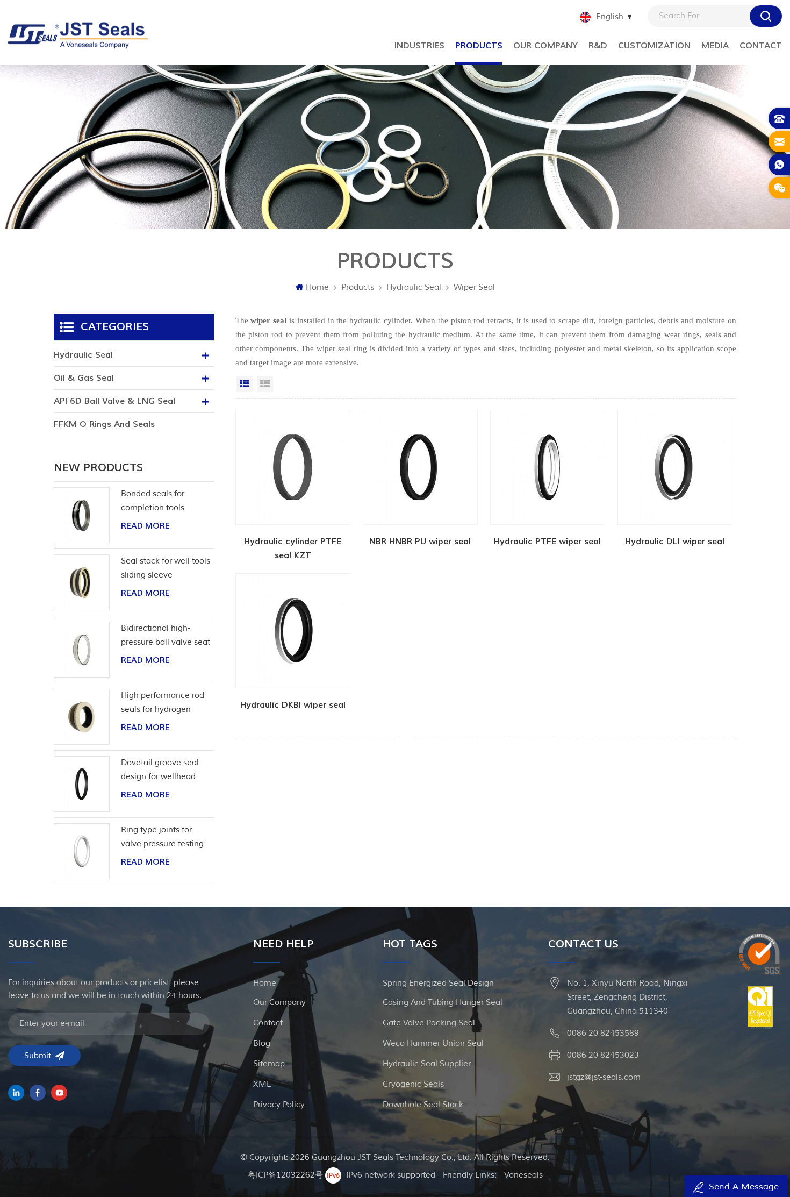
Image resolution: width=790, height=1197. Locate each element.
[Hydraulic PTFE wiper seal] (547, 486)
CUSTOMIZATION (654, 45)
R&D (597, 45)
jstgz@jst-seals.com (604, 1077)
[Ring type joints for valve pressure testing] (81, 851)
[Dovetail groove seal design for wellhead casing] (81, 784)
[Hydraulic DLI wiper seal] (674, 486)
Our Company (545, 45)
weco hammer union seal (433, 1043)
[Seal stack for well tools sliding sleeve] (81, 582)
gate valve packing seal (429, 1023)
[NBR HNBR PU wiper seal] (420, 486)
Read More (145, 526)
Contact (760, 45)
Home (317, 287)
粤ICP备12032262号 (285, 1175)
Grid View (244, 384)
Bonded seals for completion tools (152, 501)
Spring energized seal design (438, 983)
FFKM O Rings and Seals (104, 424)
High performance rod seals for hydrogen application (162, 703)
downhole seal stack (423, 1105)
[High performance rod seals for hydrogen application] (81, 716)
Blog (261, 1043)
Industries (419, 45)
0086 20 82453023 (603, 1055)
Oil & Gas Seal (84, 378)
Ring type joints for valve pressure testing (162, 837)
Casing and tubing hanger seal (442, 1003)
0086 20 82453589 (603, 1033)
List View (265, 384)
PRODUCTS (478, 45)
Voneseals (523, 1175)
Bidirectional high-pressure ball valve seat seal (165, 636)
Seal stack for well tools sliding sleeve (165, 568)
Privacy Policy (279, 1105)
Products (357, 287)
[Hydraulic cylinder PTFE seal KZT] (292, 486)
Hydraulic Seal (413, 287)
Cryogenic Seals (413, 1084)
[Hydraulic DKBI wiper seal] (292, 649)
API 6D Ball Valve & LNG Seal (114, 401)
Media (715, 45)
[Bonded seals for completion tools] (81, 515)
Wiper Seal (474, 287)
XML (262, 1084)
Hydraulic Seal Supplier (427, 1064)
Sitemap (269, 1064)
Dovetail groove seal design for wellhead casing (160, 771)
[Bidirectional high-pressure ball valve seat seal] (81, 649)
